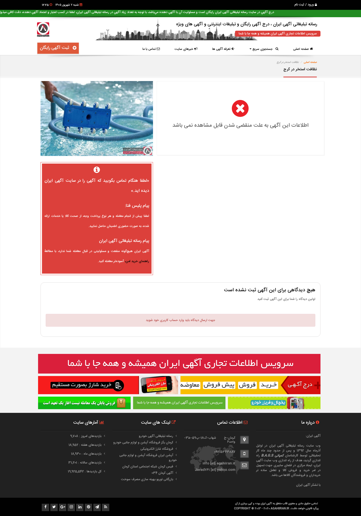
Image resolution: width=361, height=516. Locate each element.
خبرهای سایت (184, 49)
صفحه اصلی (301, 49)
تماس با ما (149, 49)
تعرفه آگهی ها (221, 49)
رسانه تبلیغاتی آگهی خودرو (156, 436)
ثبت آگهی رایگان (56, 48)
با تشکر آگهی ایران (308, 485)
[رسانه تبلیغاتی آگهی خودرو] (250, 385)
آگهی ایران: (312, 436)
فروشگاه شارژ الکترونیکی (156, 449)
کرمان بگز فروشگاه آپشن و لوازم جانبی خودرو (143, 442)
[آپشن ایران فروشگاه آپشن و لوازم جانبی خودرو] (84, 403)
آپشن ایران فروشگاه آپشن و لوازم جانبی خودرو (148, 458)
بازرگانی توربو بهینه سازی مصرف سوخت (147, 479)
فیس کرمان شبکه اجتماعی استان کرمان (147, 466)
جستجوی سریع (263, 49)
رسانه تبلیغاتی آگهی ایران (287, 445)
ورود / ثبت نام (304, 4)
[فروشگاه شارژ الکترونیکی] (108, 385)
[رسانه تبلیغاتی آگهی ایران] (179, 364)
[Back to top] (346, 504)
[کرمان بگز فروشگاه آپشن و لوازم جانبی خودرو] (274, 403)
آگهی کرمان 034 (162, 473)
